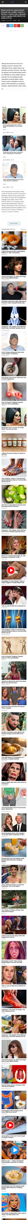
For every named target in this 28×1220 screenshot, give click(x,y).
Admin (4, 20)
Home (2, 5)
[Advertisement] (14, 45)
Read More (14, 223)
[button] (26, 2)
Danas (6, 5)
